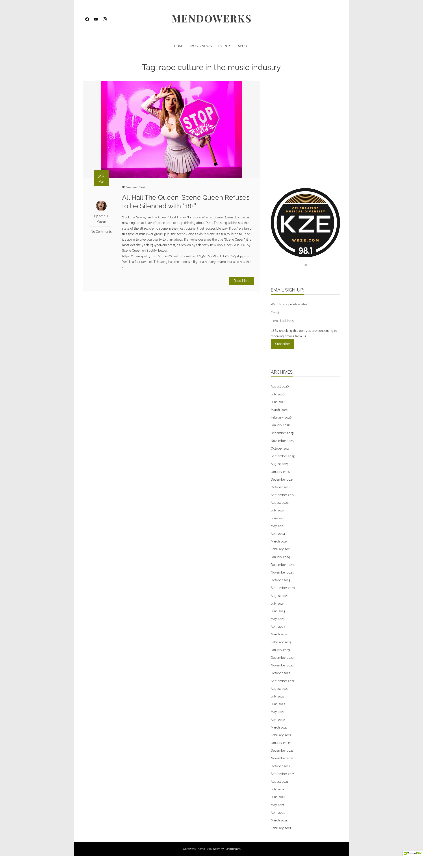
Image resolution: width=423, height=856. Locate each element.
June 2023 (278, 611)
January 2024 (280, 557)
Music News (201, 46)
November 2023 (282, 572)
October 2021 (280, 766)
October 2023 (280, 580)
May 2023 (277, 619)
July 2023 (277, 603)
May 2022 (277, 712)
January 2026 (280, 425)
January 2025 (280, 472)
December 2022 (282, 657)
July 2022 (277, 696)
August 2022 (279, 688)
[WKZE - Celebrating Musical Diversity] (305, 222)
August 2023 (279, 596)
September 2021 (282, 774)
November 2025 (282, 441)
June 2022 (278, 704)
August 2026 (280, 386)
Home (179, 46)
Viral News (213, 848)
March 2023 (279, 634)
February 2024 (281, 549)
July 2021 (277, 789)
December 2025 (282, 433)
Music (143, 187)
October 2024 (280, 487)
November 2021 (282, 758)
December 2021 (282, 750)
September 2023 (283, 588)
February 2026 (281, 417)
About (243, 46)
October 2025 (280, 448)
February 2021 (281, 828)
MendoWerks (211, 18)
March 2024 (279, 541)
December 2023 (282, 564)
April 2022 (278, 719)
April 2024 (278, 533)
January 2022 (280, 743)
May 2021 (277, 805)
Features (131, 187)
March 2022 (279, 727)
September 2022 (283, 681)
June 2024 (278, 518)
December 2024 (282, 479)
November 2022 (282, 665)
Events (224, 46)
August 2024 (280, 502)
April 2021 (278, 812)
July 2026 (277, 394)
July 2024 (277, 510)
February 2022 (281, 735)
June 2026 (278, 402)
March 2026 (279, 409)
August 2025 (280, 464)
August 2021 (279, 781)
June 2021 (278, 797)
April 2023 (278, 626)
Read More (241, 280)
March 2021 (279, 820)
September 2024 (283, 495)
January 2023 (280, 650)
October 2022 (280, 673)
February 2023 (281, 642)
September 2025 (283, 456)
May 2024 (278, 526)
